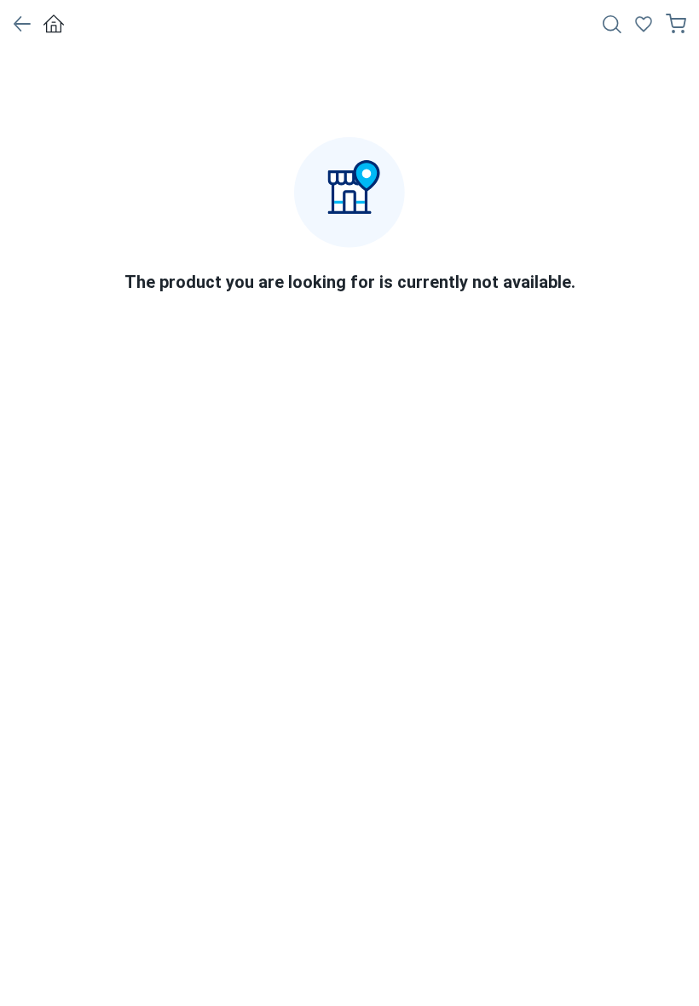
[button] (21, 23)
